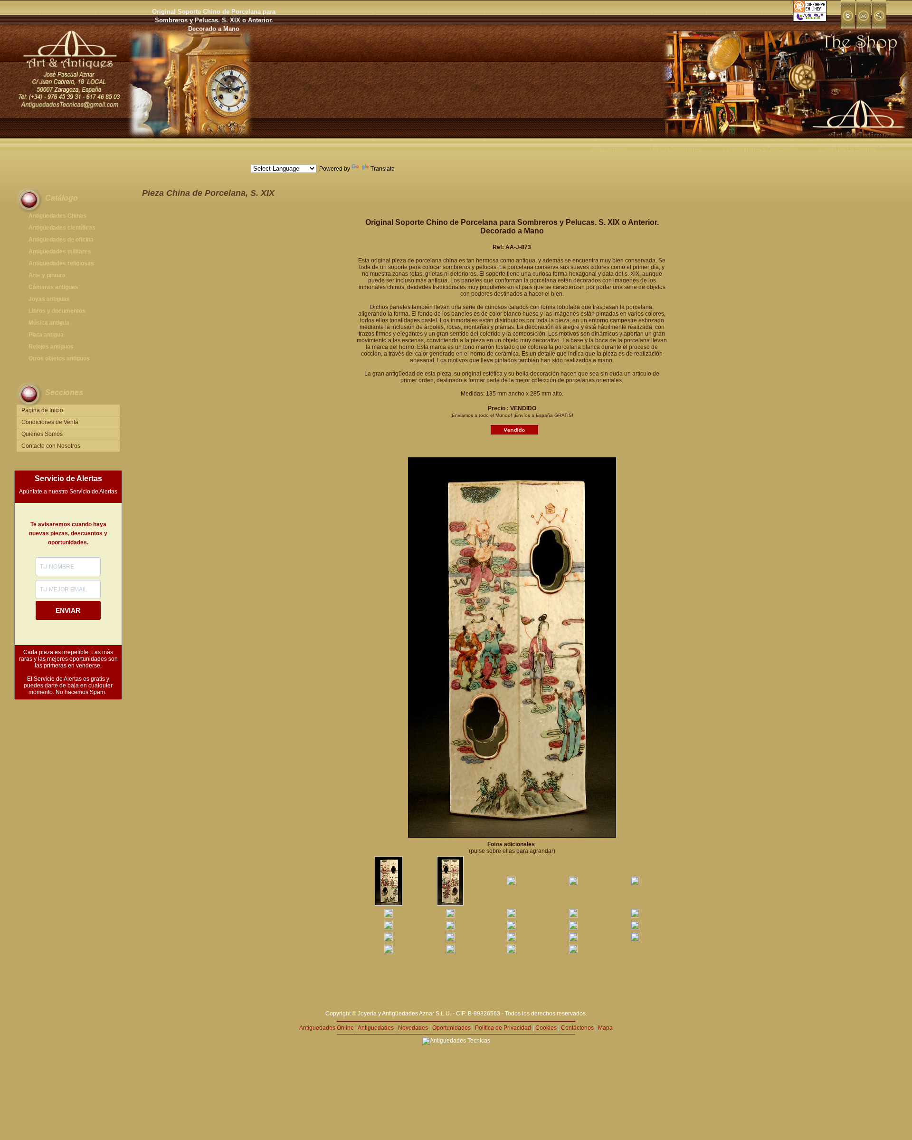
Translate (382, 168)
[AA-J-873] (388, 903)
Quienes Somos (42, 434)
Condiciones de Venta (49, 422)
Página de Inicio (42, 410)
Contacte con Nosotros (50, 446)
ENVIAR (68, 610)
